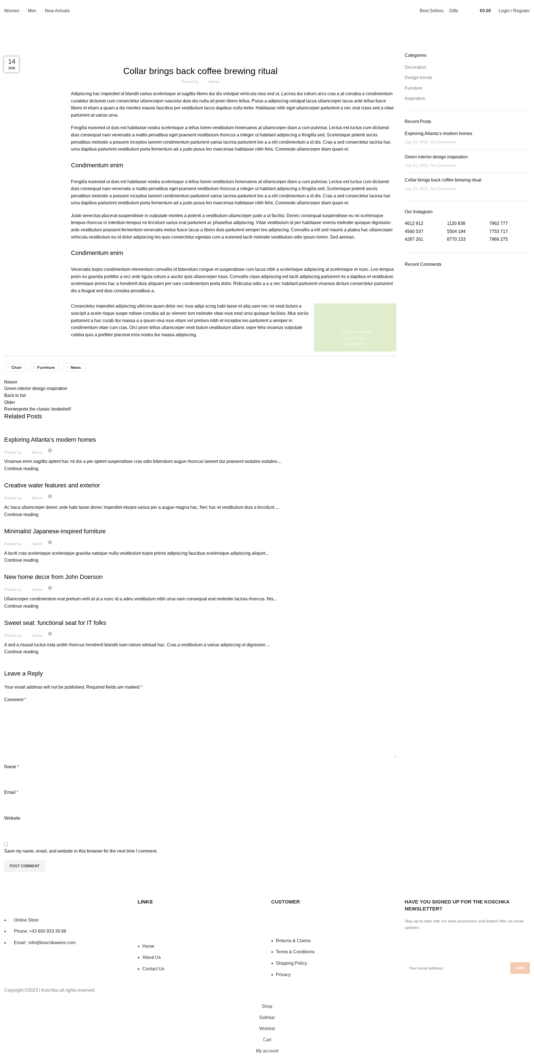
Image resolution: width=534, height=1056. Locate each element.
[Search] (466, 10)
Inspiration (17, 521)
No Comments (443, 142)
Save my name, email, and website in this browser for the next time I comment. (80, 851)
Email (11, 792)
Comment (15, 699)
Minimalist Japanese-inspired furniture (55, 531)
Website (12, 818)
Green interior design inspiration (436, 156)
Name (11, 766)
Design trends (418, 77)
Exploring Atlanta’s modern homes (50, 439)
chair (16, 367)
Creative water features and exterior (52, 485)
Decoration (18, 430)
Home (8, 49)
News (76, 367)
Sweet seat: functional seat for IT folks (55, 622)
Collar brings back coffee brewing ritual (443, 180)
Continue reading (21, 468)
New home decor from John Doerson (53, 576)
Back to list (15, 395)
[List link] (67, 922)
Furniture (27, 49)
